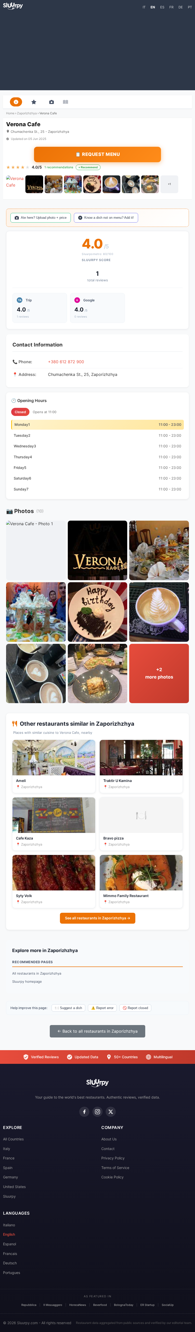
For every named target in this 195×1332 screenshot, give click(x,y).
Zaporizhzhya (27, 113)
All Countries (13, 1139)
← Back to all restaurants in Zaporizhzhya (97, 1031)
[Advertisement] (97, 49)
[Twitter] (111, 1112)
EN (153, 7)
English (9, 1234)
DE (180, 7)
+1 (169, 184)
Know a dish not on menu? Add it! (109, 218)
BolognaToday (123, 1305)
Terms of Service (115, 1167)
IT (144, 7)
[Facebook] (84, 1112)
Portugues (11, 1272)
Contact (108, 1148)
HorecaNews (77, 1305)
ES (162, 7)
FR (171, 7)
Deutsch (10, 1263)
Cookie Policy (112, 1177)
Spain (7, 1167)
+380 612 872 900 (66, 361)
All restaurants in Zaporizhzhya (36, 973)
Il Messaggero (52, 1305)
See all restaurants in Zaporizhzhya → (97, 918)
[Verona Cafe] (15, 184)
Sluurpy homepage (27, 981)
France (8, 1158)
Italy (6, 1148)
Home (10, 113)
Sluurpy (9, 1196)
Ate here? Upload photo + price (44, 218)
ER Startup (147, 1305)
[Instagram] (97, 1112)
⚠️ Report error (102, 1008)
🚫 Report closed (135, 1008)
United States (14, 1186)
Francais (10, 1253)
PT (190, 7)
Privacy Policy (113, 1158)
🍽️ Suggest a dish (68, 1008)
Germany (10, 1177)
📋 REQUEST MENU (97, 154)
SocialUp (168, 1305)
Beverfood (100, 1305)
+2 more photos (159, 673)
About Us (109, 1139)
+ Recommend (88, 167)
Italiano (9, 1225)
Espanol (9, 1244)
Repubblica (28, 1305)
